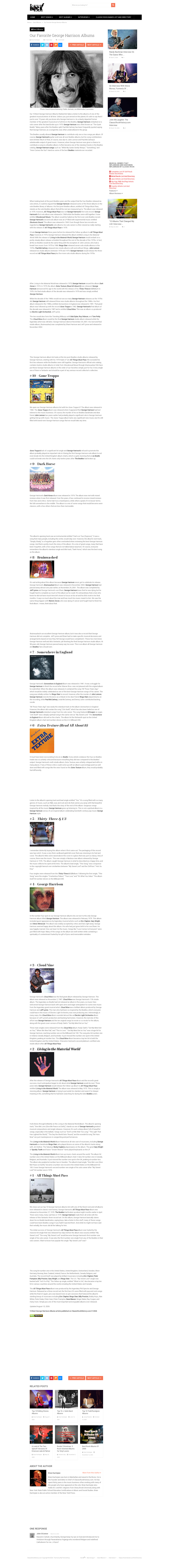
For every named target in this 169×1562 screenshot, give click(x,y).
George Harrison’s (43, 137)
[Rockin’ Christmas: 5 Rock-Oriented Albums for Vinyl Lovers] (66, 1434)
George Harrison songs (45, 148)
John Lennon (94, 248)
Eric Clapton (85, 921)
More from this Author (91, 1473)
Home (32, 17)
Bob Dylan (74, 316)
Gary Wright (95, 921)
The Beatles (79, 459)
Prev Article (78, 45)
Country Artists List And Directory (119, 187)
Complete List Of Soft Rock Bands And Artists (120, 173)
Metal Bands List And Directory (123, 176)
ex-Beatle (96, 456)
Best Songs (46, 17)
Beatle (65, 757)
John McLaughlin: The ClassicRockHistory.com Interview (120, 122)
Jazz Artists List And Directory (123, 179)
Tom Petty (96, 316)
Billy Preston (43, 1279)
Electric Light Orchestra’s (41, 312)
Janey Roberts (88, 1417)
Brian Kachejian (35, 40)
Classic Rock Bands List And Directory (113, 17)
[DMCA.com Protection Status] (36, 1316)
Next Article (93, 45)
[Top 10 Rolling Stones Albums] (41, 1399)
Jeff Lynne (34, 590)
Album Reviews (115, 193)
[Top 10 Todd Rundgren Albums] (91, 1399)
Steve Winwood (39, 924)
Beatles (71, 150)
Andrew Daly (62, 1454)
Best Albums (65, 17)
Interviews (83, 17)
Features (112, 191)
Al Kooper (91, 712)
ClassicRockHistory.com (34, 1558)
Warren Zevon (54, 601)
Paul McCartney (41, 248)
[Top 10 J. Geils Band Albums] (66, 1399)
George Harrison (83, 122)
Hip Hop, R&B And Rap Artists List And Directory (121, 183)
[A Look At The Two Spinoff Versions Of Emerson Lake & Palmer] (41, 1434)
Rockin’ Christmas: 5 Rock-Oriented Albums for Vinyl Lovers (66, 1448)
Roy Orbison (83, 316)
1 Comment (61, 40)
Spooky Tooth (37, 1150)
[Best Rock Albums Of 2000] (91, 1434)
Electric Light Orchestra (84, 1015)
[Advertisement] (66, 1360)
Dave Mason (71, 1299)
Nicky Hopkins (59, 1147)
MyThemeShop (65, 1558)
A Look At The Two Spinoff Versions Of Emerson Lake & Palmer (41, 1448)
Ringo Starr (63, 245)
